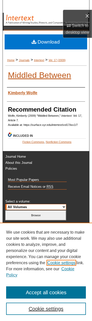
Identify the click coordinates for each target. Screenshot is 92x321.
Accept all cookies (46, 292)
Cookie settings (61, 263)
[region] (46, 272)
